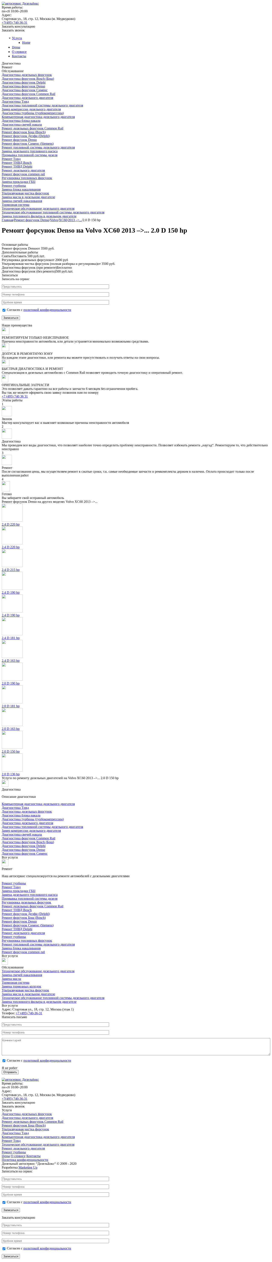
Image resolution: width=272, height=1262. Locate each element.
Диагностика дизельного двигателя (27, 98)
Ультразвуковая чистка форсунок (25, 193)
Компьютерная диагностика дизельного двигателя (38, 117)
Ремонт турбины (14, 185)
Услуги (17, 38)
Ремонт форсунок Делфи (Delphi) (26, 136)
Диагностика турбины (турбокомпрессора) (33, 113)
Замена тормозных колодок (21, 986)
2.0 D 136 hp (11, 774)
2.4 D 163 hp (11, 660)
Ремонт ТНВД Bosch (17, 162)
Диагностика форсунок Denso (23, 86)
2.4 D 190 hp (11, 592)
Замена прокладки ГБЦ (18, 182)
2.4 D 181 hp (11, 638)
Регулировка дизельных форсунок (26, 902)
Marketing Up (27, 1167)
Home (26, 42)
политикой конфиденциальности (47, 310)
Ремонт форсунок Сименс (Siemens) (28, 143)
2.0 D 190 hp (11, 683)
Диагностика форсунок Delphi (23, 82)
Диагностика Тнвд (15, 101)
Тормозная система (15, 205)
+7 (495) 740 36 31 (15, 396)
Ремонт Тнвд (11, 159)
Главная (7, 220)
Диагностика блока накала (21, 120)
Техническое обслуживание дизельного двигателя (38, 208)
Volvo (54, 220)
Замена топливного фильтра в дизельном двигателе (39, 216)
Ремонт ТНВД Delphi (17, 166)
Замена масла (11, 979)
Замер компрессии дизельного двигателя (31, 109)
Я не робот (9, 1068)
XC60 (63, 220)
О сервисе (19, 51)
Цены (16, 47)
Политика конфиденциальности (25, 1160)
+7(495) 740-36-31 (14, 22)
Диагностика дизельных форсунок (27, 75)
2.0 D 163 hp (11, 729)
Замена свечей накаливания (22, 201)
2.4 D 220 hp (11, 524)
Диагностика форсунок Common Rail (28, 94)
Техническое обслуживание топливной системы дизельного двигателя (53, 212)
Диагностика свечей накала (22, 124)
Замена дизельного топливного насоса (30, 151)
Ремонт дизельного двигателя (23, 170)
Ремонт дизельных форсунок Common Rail (32, 128)
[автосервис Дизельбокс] (20, 3)
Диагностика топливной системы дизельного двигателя (42, 105)
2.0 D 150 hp (11, 751)
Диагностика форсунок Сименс (25, 90)
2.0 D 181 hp (11, 706)
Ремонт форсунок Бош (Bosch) (24, 132)
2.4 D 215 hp (11, 570)
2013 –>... (75, 220)
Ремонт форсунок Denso (19, 140)
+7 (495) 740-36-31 (29, 1013)
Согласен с (39, 310)
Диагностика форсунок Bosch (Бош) (28, 78)
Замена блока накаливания (21, 189)
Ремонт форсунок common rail (23, 174)
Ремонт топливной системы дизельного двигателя (38, 147)
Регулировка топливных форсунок (27, 178)
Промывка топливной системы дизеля (29, 155)
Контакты (19, 56)
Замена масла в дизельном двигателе (28, 197)
